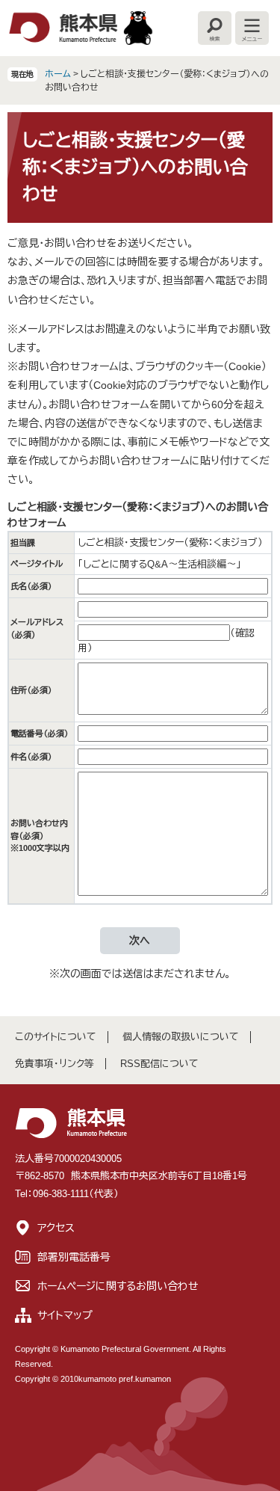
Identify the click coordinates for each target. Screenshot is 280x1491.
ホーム (58, 74)
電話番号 (39, 733)
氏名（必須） (31, 586)
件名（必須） (31, 756)
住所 (31, 690)
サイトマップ (65, 1315)
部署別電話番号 (74, 1257)
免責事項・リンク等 (54, 1063)
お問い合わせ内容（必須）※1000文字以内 (39, 835)
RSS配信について (159, 1063)
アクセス (56, 1228)
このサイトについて (55, 1036)
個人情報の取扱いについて (180, 1036)
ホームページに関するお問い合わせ (118, 1286)
